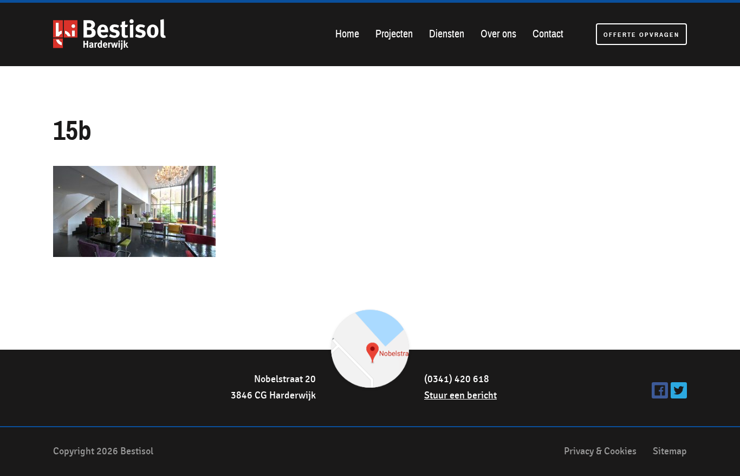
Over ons (498, 34)
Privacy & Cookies (600, 451)
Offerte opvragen (641, 34)
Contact (548, 34)
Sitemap (670, 451)
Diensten (446, 34)
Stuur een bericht (460, 395)
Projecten (394, 34)
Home (347, 34)
